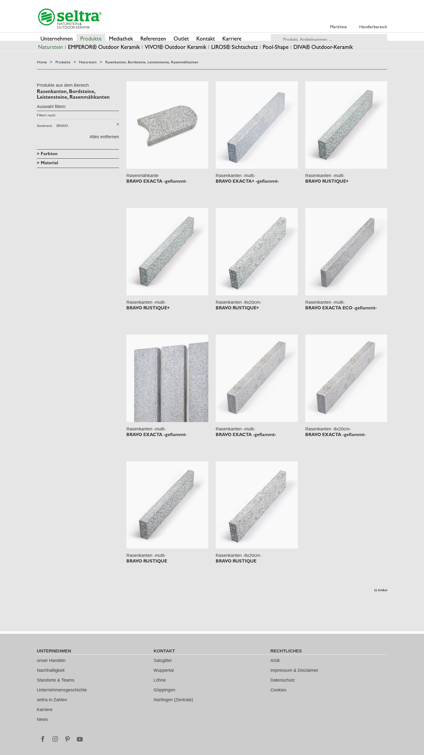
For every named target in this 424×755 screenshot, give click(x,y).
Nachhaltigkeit (51, 670)
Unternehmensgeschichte (62, 689)
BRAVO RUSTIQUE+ (327, 181)
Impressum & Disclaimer (294, 670)
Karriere (45, 709)
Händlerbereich (373, 26)
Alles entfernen (104, 136)
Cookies (278, 689)
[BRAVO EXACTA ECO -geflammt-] (346, 251)
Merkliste (338, 26)
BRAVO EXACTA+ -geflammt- (247, 181)
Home (42, 62)
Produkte (62, 62)
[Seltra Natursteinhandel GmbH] (70, 18)
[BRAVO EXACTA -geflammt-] (167, 125)
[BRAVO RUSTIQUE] (167, 505)
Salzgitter (163, 660)
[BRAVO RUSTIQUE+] (346, 125)
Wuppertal (164, 670)
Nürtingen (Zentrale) (173, 699)
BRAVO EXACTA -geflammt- (156, 181)
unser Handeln (51, 660)
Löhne (160, 680)
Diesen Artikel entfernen (118, 124)
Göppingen (164, 689)
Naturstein (88, 62)
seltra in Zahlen (52, 699)
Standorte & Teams (55, 680)
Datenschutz (282, 680)
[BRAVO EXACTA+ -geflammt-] (257, 125)
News (42, 719)
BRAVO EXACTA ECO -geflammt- (341, 308)
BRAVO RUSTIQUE (146, 561)
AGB (275, 660)
